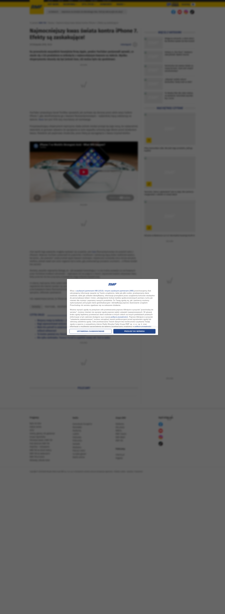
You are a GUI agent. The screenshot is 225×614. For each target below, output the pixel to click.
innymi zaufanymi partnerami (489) (119, 291)
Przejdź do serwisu (134, 331)
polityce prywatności (119, 317)
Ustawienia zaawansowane (90, 331)
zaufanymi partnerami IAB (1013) (90, 291)
